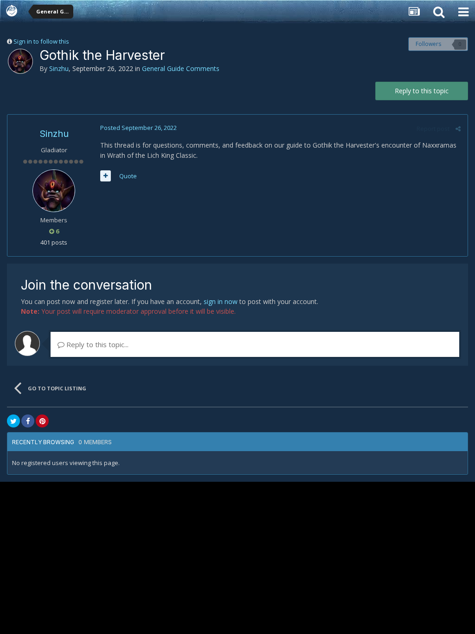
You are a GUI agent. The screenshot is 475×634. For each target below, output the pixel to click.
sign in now (221, 301)
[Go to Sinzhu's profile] (20, 61)
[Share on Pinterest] (42, 420)
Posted (138, 127)
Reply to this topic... (96, 344)
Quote (128, 176)
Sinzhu (59, 68)
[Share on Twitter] (13, 420)
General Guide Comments (180, 68)
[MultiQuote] (105, 175)
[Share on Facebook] (27, 420)
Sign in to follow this (41, 41)
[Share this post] (458, 128)
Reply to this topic (422, 90)
